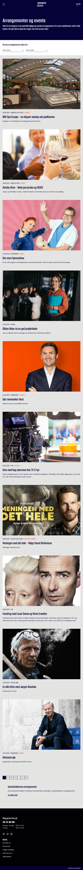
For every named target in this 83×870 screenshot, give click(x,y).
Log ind (78, 4)
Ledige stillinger (8, 850)
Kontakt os (7, 843)
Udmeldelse (7, 856)
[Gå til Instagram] (4, 834)
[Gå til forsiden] (41, 4)
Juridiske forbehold (74, 868)
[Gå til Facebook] (7, 834)
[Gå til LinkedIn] (11, 834)
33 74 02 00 (9, 822)
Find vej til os (7, 853)
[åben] (3, 4)
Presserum (6, 846)
